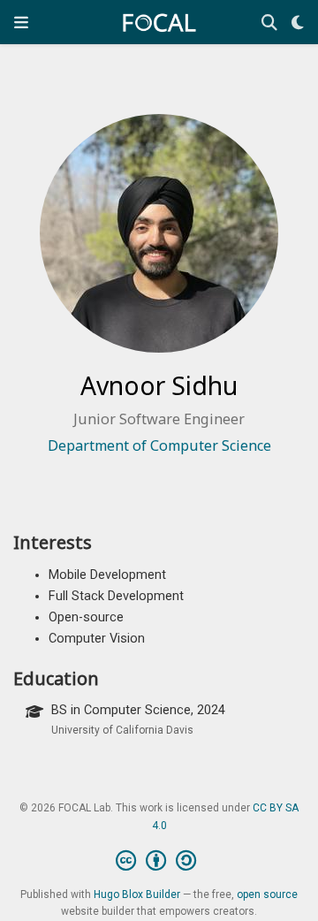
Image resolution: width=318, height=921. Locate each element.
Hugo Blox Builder (137, 894)
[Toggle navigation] (21, 22)
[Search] (269, 22)
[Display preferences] (298, 22)
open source (267, 894)
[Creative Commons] (159, 860)
